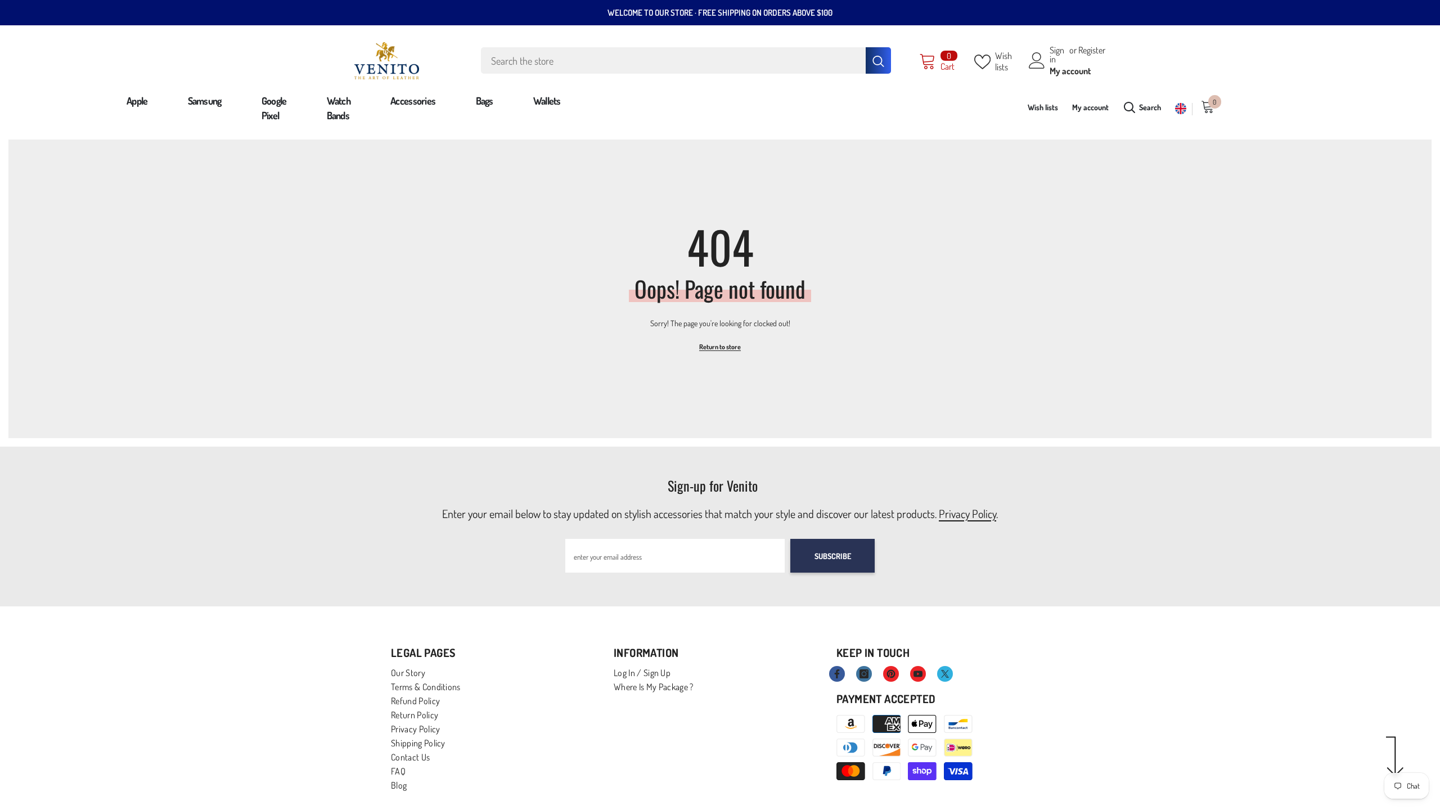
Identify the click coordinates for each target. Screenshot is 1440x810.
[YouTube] (918, 674)
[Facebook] (837, 674)
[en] (1181, 108)
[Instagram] (864, 674)
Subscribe (832, 556)
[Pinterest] (891, 674)
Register (1091, 51)
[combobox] (673, 60)
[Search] (686, 60)
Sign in (1057, 55)
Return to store (720, 347)
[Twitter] (945, 674)
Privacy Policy (967, 513)
